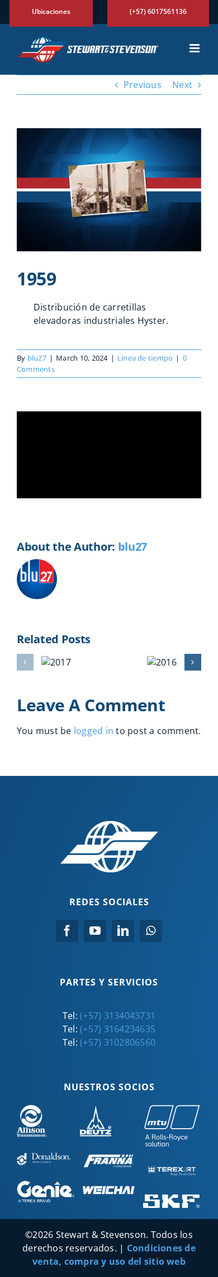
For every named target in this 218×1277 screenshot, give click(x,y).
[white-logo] (109, 825)
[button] (25, 662)
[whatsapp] (151, 931)
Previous (143, 85)
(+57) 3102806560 (117, 1042)
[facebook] (67, 931)
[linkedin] (123, 931)
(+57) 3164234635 (117, 1029)
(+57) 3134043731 (117, 1015)
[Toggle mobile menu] (195, 48)
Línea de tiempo (145, 358)
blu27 (36, 358)
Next (182, 85)
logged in (93, 731)
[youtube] (95, 931)
